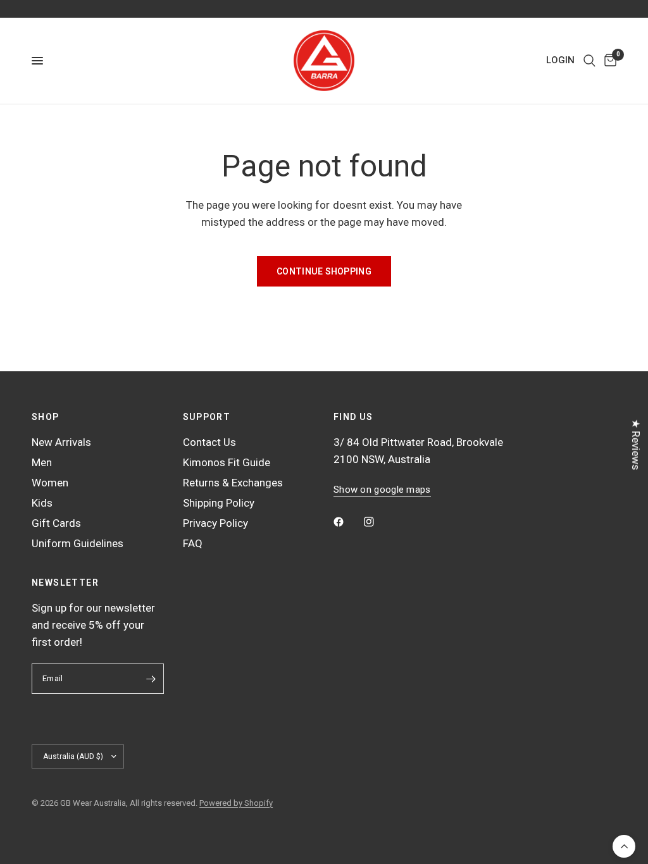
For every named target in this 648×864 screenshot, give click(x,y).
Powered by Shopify (236, 803)
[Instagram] (378, 522)
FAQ (192, 543)
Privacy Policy (215, 523)
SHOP (45, 416)
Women (50, 482)
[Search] (589, 61)
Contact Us (209, 442)
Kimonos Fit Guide (226, 462)
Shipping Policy (218, 503)
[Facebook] (347, 522)
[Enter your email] (151, 678)
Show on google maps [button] (382, 489)
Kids (42, 503)
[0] (608, 61)
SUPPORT (207, 416)
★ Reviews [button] (636, 444)
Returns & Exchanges (233, 482)
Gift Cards (56, 523)
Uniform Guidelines (77, 543)
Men (42, 462)
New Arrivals (61, 442)
